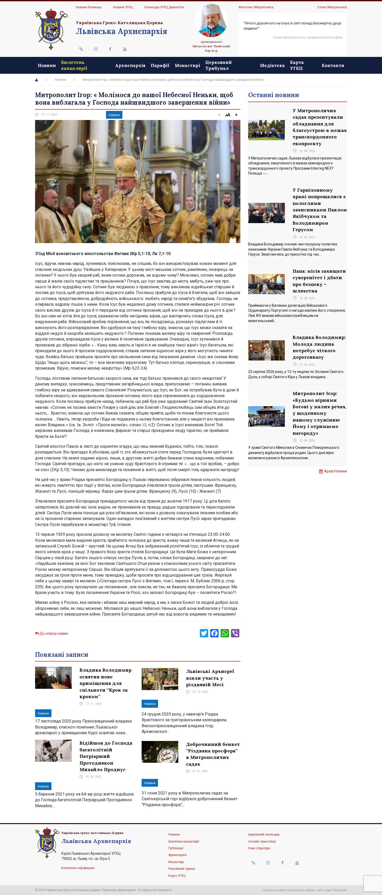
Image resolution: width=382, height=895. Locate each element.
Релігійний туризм (181, 869)
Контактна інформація (77, 868)
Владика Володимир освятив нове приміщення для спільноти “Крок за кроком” (105, 683)
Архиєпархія (130, 65)
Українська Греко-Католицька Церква (119, 22)
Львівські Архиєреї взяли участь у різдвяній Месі (210, 677)
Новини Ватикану (89, 7)
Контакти (333, 65)
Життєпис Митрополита (256, 7)
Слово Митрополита (332, 7)
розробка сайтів (302, 890)
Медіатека (272, 65)
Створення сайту (274, 890)
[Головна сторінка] (36, 80)
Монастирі (187, 65)
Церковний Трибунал (218, 65)
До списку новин (53, 633)
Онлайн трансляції (262, 841)
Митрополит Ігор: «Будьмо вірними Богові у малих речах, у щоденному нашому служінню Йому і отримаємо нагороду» (319, 413)
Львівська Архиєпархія (121, 31)
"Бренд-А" (340, 890)
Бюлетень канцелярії (74, 65)
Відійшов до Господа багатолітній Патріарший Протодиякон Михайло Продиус (106, 756)
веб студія (324, 890)
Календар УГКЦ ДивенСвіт (164, 7)
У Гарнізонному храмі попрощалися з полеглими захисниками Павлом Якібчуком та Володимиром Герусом (320, 209)
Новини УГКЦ (123, 7)
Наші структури (259, 848)
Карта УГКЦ (297, 65)
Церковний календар (263, 834)
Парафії (160, 65)
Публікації (175, 848)
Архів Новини (335, 471)
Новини (47, 65)
